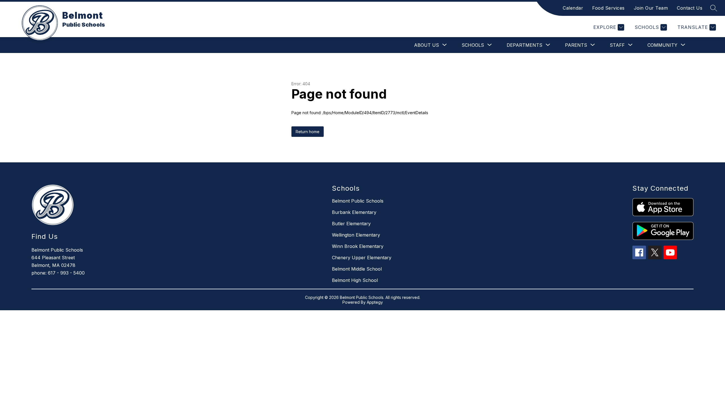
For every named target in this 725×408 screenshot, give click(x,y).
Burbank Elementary (354, 212)
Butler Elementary (351, 223)
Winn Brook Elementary (357, 246)
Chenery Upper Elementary (361, 257)
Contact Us (689, 8)
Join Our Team (651, 8)
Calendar (573, 8)
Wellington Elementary (356, 235)
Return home (307, 131)
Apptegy (375, 302)
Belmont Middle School (357, 269)
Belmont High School (355, 280)
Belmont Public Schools (357, 201)
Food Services (608, 8)
